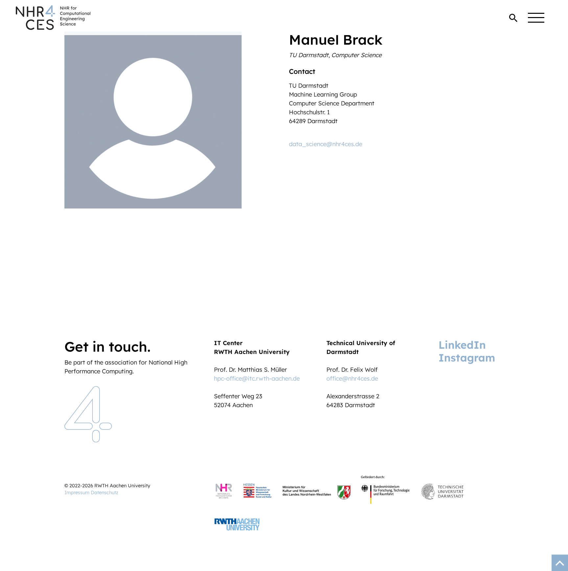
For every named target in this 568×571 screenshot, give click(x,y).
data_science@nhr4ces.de (325, 144)
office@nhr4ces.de (352, 378)
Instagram (466, 357)
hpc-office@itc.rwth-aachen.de (257, 378)
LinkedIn (462, 344)
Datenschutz (104, 492)
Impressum (76, 492)
